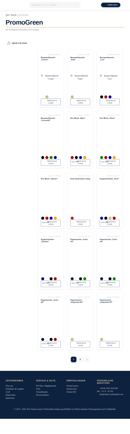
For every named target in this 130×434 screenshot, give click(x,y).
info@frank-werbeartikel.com (111, 394)
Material (15, 84)
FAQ (38, 389)
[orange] (84, 157)
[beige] (46, 96)
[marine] (72, 278)
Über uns (9, 386)
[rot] (105, 96)
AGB (8, 392)
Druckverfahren (42, 395)
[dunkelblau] (42, 278)
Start (7, 15)
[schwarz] (101, 96)
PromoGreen (72, 389)
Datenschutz (10, 395)
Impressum (10, 398)
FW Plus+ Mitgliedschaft (46, 386)
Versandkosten (42, 392)
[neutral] (72, 218)
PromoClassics (72, 386)
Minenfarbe (17, 99)
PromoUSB (71, 392)
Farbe (13, 69)
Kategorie (16, 53)
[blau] (110, 96)
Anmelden (112, 5)
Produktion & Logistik (15, 389)
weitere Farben (75, 161)
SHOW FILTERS (19, 42)
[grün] (51, 157)
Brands (14, 15)
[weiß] (42, 96)
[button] (124, 5)
